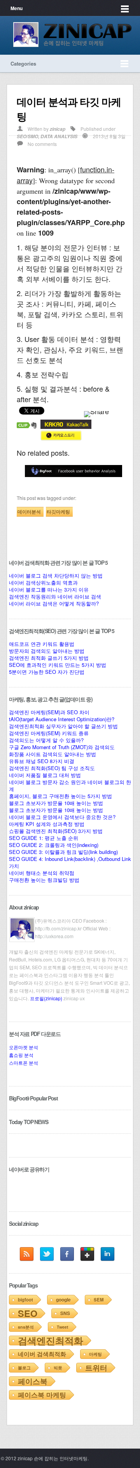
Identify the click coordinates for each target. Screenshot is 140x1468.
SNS (65, 1313)
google (63, 1299)
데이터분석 (29, 511)
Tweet (62, 1327)
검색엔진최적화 (50, 1340)
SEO (27, 1313)
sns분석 (26, 1327)
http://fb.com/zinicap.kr (58, 928)
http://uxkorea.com (54, 936)
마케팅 (95, 1354)
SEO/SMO (27, 136)
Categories (23, 63)
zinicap (57, 129)
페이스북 (32, 1381)
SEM (99, 1299)
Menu (16, 8)
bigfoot (25, 1299)
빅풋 (58, 1368)
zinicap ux (74, 998)
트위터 (96, 1367)
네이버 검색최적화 (42, 1354)
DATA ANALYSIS (58, 136)
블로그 (24, 1367)
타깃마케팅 (58, 511)
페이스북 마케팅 (42, 1394)
